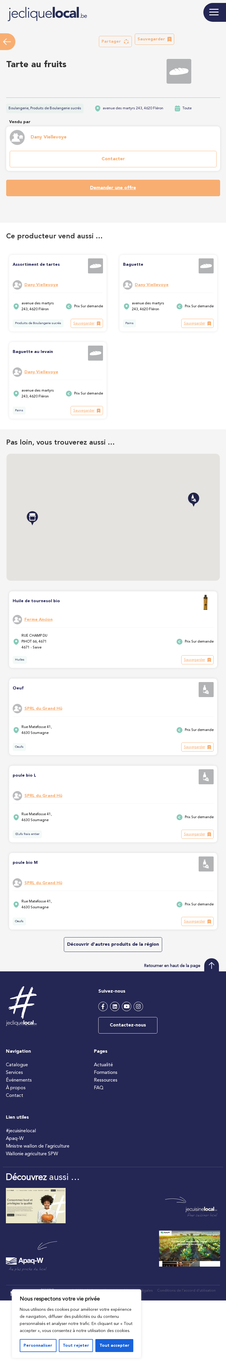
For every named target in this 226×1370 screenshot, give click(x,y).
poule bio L (24, 775)
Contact (14, 1095)
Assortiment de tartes (36, 265)
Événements (19, 1080)
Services (14, 1072)
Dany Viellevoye (49, 137)
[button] (115, 41)
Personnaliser (38, 1345)
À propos (16, 1088)
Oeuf (18, 688)
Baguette (133, 265)
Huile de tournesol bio (36, 601)
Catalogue (17, 1065)
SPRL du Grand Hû (43, 709)
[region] (76, 1323)
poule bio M (25, 863)
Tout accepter (114, 1345)
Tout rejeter (76, 1345)
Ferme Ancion (38, 620)
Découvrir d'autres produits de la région (113, 944)
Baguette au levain (33, 352)
